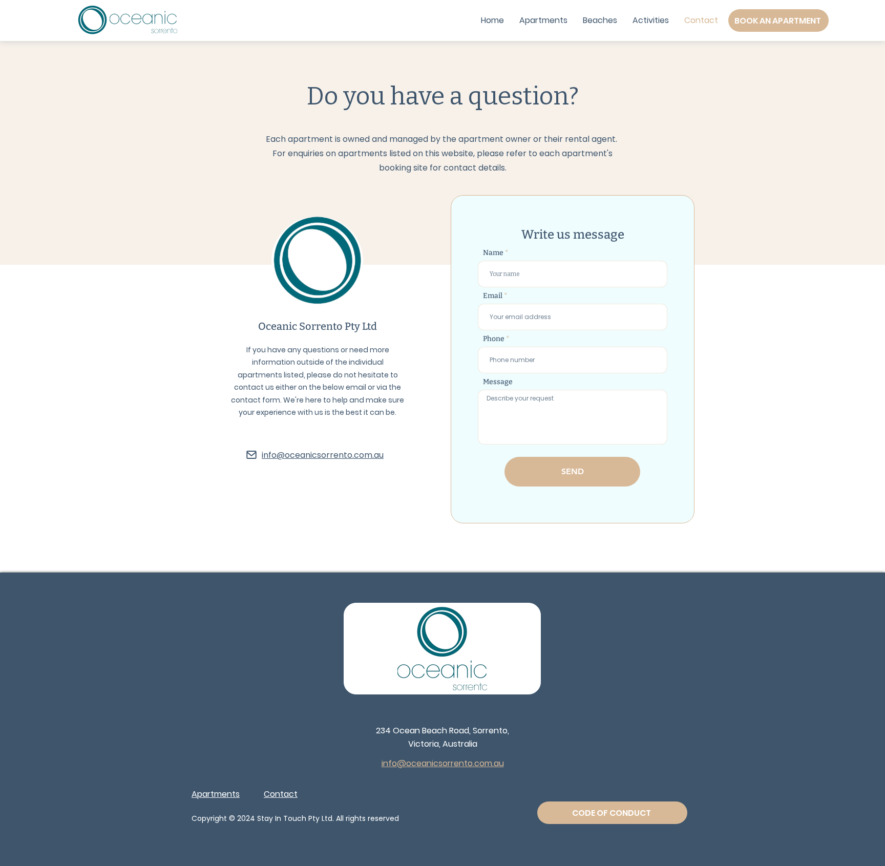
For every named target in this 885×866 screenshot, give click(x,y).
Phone (493, 339)
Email (492, 296)
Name (493, 253)
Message (498, 382)
